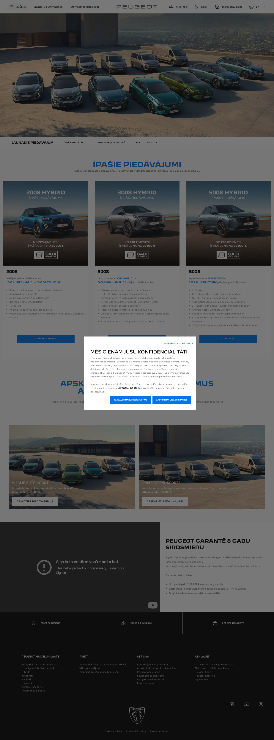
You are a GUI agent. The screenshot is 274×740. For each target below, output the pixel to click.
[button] (178, 343)
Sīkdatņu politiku (128, 387)
